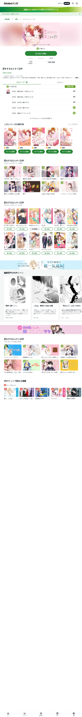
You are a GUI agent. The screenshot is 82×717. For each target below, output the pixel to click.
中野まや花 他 (7, 73)
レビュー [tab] (60, 82)
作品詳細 (34, 229)
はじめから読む (41, 53)
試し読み (9, 229)
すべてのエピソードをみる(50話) (40, 118)
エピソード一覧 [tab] (22, 82)
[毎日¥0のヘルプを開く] (44, 48)
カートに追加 (10, 151)
